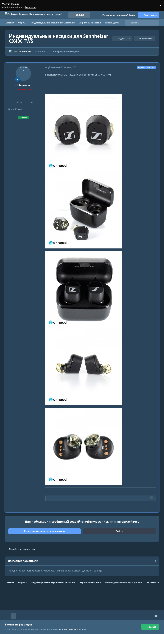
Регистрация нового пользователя (44, 531)
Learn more (6, 5)
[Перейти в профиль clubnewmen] (10, 51)
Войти (119, 531)
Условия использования (72, 629)
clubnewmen (25, 51)
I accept (152, 626)
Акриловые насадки (67, 51)
